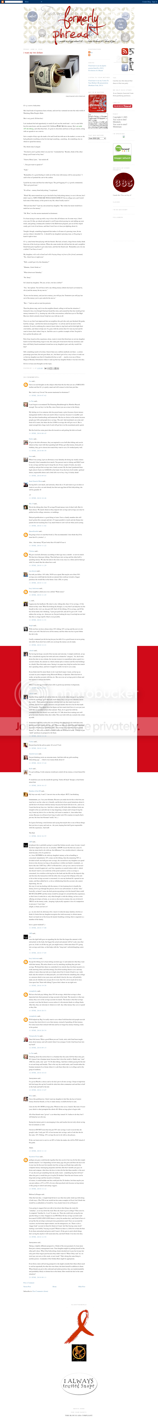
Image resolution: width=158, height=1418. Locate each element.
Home (55, 1286)
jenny (91, 52)
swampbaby (33, 991)
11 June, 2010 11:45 (38, 595)
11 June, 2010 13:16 (38, 736)
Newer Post (27, 1286)
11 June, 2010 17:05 (38, 953)
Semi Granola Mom (35, 481)
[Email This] (48, 368)
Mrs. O (31, 503)
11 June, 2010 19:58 (38, 985)
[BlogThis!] (51, 368)
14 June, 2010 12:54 (38, 1237)
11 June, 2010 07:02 (38, 395)
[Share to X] (53, 368)
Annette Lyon (33, 754)
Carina (31, 741)
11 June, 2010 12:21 (38, 645)
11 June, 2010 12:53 (38, 688)
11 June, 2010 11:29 (38, 565)
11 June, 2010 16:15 (38, 785)
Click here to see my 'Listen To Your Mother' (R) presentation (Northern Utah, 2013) (98, 82)
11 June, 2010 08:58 (38, 450)
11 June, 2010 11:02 (38, 526)
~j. (30, 600)
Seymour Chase (34, 1156)
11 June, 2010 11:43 (38, 583)
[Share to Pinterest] (58, 368)
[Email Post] (45, 368)
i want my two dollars (33, 52)
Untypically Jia (34, 1036)
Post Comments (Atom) (40, 1291)
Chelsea (31, 551)
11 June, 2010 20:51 (38, 1010)
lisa (30, 381)
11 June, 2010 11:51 (38, 620)
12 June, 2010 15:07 (38, 1090)
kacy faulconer (34, 588)
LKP (30, 842)
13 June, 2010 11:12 (38, 1151)
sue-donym (32, 571)
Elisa (30, 1095)
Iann (30, 456)
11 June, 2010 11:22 (38, 545)
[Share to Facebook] (55, 368)
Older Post (81, 1286)
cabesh (31, 650)
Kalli (30, 768)
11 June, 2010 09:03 (38, 475)
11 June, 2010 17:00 (38, 928)
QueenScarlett (33, 531)
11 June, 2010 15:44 (38, 763)
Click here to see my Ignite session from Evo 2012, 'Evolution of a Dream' (97, 68)
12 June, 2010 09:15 (38, 1048)
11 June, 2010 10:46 (38, 498)
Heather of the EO (35, 791)
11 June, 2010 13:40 (38, 748)
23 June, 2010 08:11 (38, 1277)
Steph (31, 625)
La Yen (31, 401)
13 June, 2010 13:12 (38, 1189)
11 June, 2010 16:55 (38, 836)
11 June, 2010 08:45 (38, 433)
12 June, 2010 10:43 (38, 1073)
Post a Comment (28, 1283)
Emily (31, 439)
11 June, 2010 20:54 (38, 1030)
